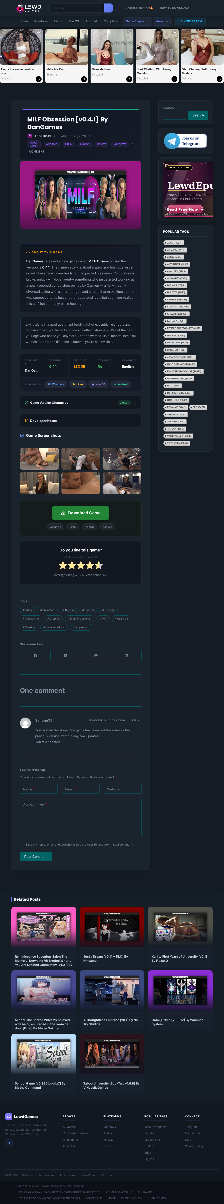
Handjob (176, 350)
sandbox (176, 414)
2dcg (174, 242)
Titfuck (175, 429)
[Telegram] (9, 1143)
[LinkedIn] (126, 655)
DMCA (189, 1139)
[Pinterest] (96, 655)
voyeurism (81, 627)
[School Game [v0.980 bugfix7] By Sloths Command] (43, 1054)
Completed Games (75, 1133)
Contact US (94, 1198)
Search (168, 108)
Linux (58, 21)
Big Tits (88, 610)
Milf (103, 618)
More (159, 21)
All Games (69, 1127)
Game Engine (135, 21)
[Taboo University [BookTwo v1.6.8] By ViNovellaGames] (112, 1054)
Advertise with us (119, 1192)
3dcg (27, 610)
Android (91, 21)
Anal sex (176, 271)
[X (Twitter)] (66, 655)
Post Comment (36, 857)
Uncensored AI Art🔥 (139, 7)
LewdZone (88, 1175)
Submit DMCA (157, 1198)
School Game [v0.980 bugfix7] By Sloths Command (40, 1085)
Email (70, 789)
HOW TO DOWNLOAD (174, 7)
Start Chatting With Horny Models (154, 71)
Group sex (177, 342)
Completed (111, 21)
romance (176, 407)
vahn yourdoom (54, 627)
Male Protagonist (79, 618)
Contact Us (192, 1133)
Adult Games (34, 144)
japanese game (180, 357)
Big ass (68, 610)
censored (177, 299)
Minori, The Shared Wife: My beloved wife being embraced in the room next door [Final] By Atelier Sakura (43, 1024)
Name (29, 789)
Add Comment (35, 804)
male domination (181, 364)
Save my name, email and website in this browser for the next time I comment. (79, 844)
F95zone (106, 1175)
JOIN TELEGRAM (190, 21)
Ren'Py (101, 144)
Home (23, 21)
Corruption (178, 306)
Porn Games (46, 1175)
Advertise (69, 1146)
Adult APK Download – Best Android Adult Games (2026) (60, 1192)
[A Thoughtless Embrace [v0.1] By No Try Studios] (112, 990)
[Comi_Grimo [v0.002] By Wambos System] (180, 990)
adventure (177, 264)
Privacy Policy (194, 1146)
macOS (108, 1139)
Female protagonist (183, 328)
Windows (41, 21)
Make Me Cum (55, 69)
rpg (199, 407)
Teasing (29, 627)
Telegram (191, 1127)
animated (47, 610)
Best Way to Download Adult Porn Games (49, 1198)
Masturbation (179, 378)
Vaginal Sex (179, 436)
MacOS (74, 21)
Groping (53, 618)
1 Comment (35, 151)
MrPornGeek (68, 1175)
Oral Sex (121, 618)
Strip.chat (6, 78)
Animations (70, 1139)
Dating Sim (31, 618)
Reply (135, 720)
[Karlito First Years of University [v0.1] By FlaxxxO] (180, 927)
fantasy (175, 321)
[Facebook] (35, 655)
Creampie (177, 313)
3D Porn (27, 1175)
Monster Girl (179, 393)
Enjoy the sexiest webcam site (19, 71)
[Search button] (108, 8)
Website (113, 789)
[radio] (63, 566)
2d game (175, 250)
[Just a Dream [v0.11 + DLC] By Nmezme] (112, 927)
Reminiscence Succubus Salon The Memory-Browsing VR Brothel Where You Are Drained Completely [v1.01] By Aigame (43, 963)
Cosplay (108, 610)
